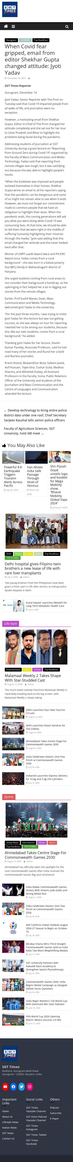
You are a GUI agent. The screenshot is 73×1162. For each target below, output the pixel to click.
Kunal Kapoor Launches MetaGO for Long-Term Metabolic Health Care (46, 604)
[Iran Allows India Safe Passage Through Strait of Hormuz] (36, 453)
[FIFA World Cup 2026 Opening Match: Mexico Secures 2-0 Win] (13, 1014)
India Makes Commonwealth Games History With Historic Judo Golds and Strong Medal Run (46, 890)
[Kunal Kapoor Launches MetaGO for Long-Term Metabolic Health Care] (13, 601)
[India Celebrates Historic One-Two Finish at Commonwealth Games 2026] (13, 755)
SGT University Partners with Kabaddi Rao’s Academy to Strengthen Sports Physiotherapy (44, 966)
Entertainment (13, 669)
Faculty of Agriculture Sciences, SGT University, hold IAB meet (29, 430)
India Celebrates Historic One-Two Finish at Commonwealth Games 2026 (45, 760)
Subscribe (55, 1113)
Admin (26, 577)
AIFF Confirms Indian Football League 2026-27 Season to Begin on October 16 (47, 928)
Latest (29, 553)
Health (18, 553)
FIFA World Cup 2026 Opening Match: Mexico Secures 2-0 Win (43, 1018)
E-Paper (54, 1118)
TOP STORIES (12, 557)
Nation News (9, 1127)
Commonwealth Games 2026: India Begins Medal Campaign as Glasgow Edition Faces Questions (46, 985)
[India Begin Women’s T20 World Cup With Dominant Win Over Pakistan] (13, 999)
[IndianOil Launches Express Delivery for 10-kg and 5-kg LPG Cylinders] (13, 774)
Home (5, 1111)
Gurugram (11, 40)
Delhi (8, 553)
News (38, 553)
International (28, 842)
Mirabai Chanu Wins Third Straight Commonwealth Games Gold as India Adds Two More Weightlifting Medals (47, 947)
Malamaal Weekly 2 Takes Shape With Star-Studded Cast (33, 677)
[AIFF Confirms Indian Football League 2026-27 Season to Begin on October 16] (13, 923)
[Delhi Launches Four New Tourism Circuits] (13, 708)
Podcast (54, 1107)
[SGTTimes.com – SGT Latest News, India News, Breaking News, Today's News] (6, 26)
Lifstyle (37, 669)
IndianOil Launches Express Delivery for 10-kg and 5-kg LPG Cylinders (46, 777)
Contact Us (8, 1138)
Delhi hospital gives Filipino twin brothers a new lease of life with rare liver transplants (33, 568)
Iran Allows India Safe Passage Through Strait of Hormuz (35, 476)
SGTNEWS (25, 40)
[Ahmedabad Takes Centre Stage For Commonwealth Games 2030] (13, 739)
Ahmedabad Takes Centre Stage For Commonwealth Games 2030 (46, 742)
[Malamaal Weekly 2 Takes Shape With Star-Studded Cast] (36, 631)
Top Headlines (41, 40)
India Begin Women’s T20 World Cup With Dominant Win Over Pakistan (46, 1002)
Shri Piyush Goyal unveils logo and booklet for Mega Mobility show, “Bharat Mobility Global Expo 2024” (59, 484)
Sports (52, 842)
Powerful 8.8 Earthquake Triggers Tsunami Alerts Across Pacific (13, 476)
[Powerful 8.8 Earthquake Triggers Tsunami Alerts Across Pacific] (13, 453)
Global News (12, 842)
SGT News (8, 1133)
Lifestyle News (10, 1122)
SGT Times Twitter (36, 1134)
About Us (7, 1116)
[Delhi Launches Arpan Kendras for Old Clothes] (13, 723)
